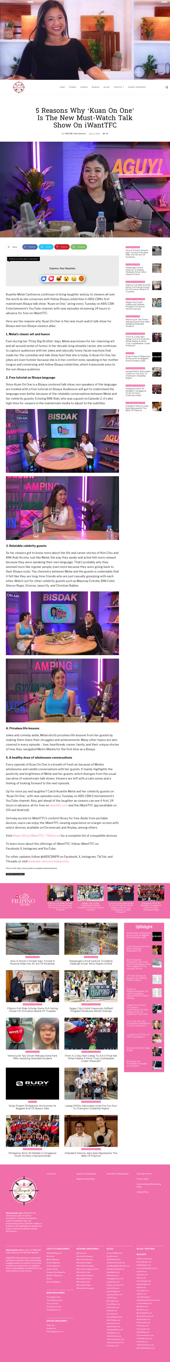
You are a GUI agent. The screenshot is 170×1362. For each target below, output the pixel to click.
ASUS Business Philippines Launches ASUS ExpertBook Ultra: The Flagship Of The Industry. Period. (139, 964)
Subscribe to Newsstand (117, 1174)
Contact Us (51, 1174)
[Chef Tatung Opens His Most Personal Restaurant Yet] (157, 950)
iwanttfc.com (59, 805)
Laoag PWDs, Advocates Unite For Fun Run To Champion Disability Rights (138, 374)
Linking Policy (143, 1192)
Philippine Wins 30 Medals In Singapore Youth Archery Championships (136, 392)
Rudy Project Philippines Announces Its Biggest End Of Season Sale (138, 358)
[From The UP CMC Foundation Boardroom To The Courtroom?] (157, 1024)
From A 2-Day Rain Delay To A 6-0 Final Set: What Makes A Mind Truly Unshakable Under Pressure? (138, 341)
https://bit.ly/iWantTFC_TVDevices (36, 835)
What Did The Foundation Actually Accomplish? (137, 1063)
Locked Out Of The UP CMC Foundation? (138, 1035)
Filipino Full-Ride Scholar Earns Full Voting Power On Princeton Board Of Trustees (138, 288)
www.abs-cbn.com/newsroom (48, 861)
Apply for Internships (85, 1179)
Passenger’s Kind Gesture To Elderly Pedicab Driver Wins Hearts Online (136, 270)
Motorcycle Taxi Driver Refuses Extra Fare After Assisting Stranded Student (138, 322)
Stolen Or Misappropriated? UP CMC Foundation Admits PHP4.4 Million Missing (138, 993)
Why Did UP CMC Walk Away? (138, 1049)
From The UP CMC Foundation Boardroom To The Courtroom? (139, 1023)
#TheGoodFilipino (132, 247)
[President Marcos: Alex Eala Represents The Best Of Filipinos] (157, 406)
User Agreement (144, 1174)
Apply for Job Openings (86, 1174)
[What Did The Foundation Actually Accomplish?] (157, 1065)
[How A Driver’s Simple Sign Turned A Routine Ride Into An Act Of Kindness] (157, 251)
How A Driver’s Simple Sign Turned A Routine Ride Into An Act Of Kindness (137, 253)
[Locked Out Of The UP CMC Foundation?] (157, 1038)
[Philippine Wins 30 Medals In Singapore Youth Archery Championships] (157, 389)
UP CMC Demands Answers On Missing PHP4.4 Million (136, 978)
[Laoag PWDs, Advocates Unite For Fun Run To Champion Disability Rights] (157, 372)
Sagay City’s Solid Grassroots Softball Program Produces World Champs (135, 305)
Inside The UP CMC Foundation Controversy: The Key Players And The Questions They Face (137, 1009)
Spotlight (130, 353)
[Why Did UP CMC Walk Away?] (157, 1051)
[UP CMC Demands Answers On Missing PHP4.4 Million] (157, 979)
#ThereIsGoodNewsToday (135, 368)
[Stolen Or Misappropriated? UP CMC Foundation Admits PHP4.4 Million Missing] (157, 992)
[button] (167, 87)
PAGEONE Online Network (75, 133)
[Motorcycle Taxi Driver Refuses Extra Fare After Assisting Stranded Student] (157, 320)
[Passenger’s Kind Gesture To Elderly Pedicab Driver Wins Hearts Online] (157, 268)
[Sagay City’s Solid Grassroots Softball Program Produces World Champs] (157, 302)
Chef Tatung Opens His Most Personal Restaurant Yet (138, 948)
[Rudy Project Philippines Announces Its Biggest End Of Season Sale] (157, 357)
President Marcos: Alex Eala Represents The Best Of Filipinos (137, 408)
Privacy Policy (143, 1179)
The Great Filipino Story (135, 282)
